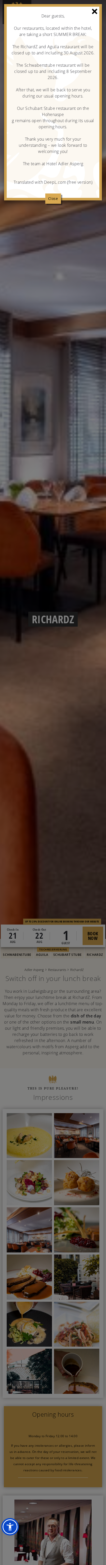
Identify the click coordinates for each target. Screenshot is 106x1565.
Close (53, 198)
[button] (10, 1526)
